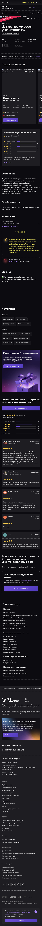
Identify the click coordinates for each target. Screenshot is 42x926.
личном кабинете (26, 580)
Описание (3, 56)
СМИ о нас (5, 828)
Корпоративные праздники (11, 842)
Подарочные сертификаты (10, 796)
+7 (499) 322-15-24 (11, 746)
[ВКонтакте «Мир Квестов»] (4, 884)
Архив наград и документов (11, 809)
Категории (29, 56)
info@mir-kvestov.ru (13, 750)
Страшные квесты (8, 867)
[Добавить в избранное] (35, 18)
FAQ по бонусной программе (11, 823)
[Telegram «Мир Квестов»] (9, 884)
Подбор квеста (7, 785)
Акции (4, 806)
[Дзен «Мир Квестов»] (18, 884)
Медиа (22, 56)
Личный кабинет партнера (10, 859)
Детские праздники (8, 839)
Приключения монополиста (11, 99)
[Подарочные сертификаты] (34, 8)
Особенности (13, 56)
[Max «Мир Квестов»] (23, 884)
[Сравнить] (32, 18)
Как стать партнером (9, 856)
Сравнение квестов (8, 804)
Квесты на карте (7, 793)
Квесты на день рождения (10, 873)
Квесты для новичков (9, 878)
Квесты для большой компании (12, 875)
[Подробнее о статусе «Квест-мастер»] (20, 474)
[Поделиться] (39, 18)
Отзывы (37, 56)
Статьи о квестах (7, 831)
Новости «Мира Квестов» (10, 826)
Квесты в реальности (9, 788)
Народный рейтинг (8, 790)
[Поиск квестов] (30, 8)
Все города (5, 798)
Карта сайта (6, 801)
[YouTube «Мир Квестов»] (13, 884)
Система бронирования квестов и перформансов (18, 853)
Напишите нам (13, 262)
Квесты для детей (8, 870)
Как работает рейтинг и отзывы (12, 820)
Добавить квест (7, 851)
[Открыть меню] (38, 7)
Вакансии (5, 811)
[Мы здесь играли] (28, 18)
